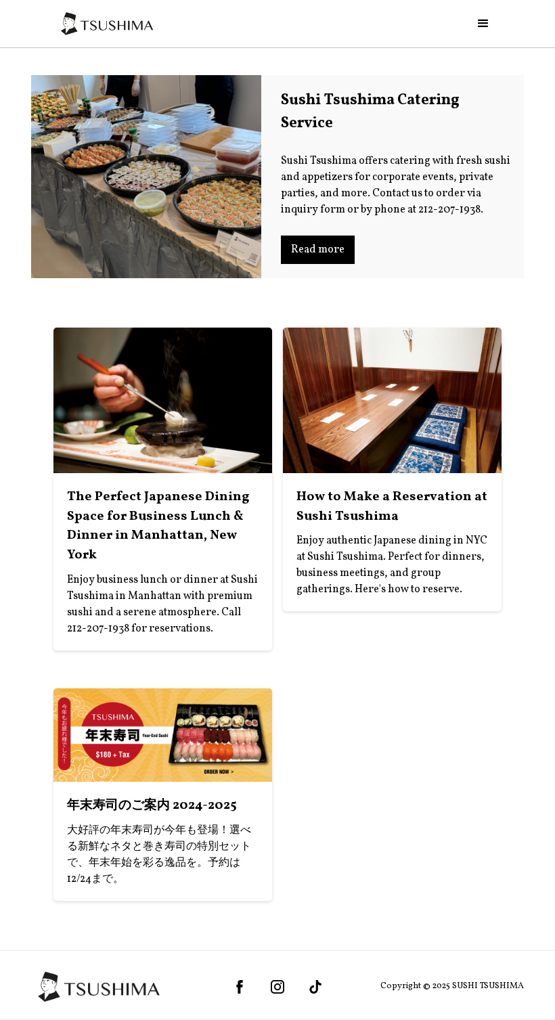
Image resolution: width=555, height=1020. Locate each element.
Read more (318, 249)
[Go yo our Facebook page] (239, 987)
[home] (107, 24)
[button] (483, 23)
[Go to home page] (98, 986)
